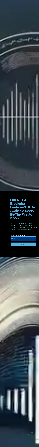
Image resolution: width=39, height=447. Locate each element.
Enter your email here (18, 235)
